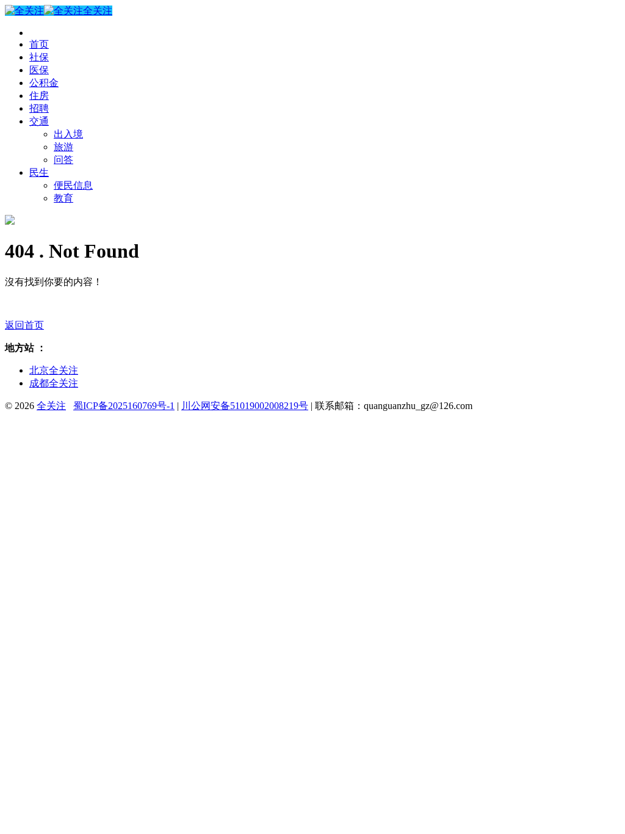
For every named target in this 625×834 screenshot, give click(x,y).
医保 (39, 70)
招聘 (39, 108)
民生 (39, 172)
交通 (39, 121)
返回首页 (24, 325)
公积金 (44, 83)
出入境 (68, 134)
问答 (63, 159)
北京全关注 (53, 370)
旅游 (63, 147)
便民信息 (73, 185)
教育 (63, 198)
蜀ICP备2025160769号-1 (124, 406)
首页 (39, 44)
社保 (39, 57)
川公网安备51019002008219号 (244, 406)
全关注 (97, 10)
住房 (39, 95)
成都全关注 (53, 383)
